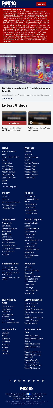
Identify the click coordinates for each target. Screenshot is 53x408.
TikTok (4, 336)
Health (4, 160)
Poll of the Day (8, 175)
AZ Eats (28, 226)
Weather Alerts (30, 166)
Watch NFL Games (32, 336)
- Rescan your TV (31, 290)
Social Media (9, 329)
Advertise (28, 267)
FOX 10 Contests (31, 303)
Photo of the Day (31, 320)
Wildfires (28, 160)
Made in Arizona (8, 243)
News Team (29, 285)
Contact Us (29, 273)
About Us (30, 263)
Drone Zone (7, 237)
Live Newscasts (8, 306)
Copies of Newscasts (33, 276)
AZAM (4, 154)
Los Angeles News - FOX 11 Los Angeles (10, 268)
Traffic (4, 183)
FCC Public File (30, 282)
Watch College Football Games (34, 340)
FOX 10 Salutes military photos (34, 313)
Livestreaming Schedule (7, 315)
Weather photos (31, 323)
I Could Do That (31, 243)
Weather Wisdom (31, 175)
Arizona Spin (7, 223)
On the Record (30, 246)
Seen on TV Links (9, 178)
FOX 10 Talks (30, 234)
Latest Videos (7, 166)
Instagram (6, 339)
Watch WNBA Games (33, 365)
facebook (10, 381)
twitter (15, 381)
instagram (19, 381)
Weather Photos (31, 172)
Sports (4, 180)
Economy (5, 199)
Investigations (7, 240)
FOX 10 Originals (34, 219)
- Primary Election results (32, 200)
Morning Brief (7, 169)
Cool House (6, 234)
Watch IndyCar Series (33, 352)
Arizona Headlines (9, 151)
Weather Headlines (32, 157)
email (38, 381)
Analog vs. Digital (31, 223)
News (5, 147)
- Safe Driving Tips (9, 186)
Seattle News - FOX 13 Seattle (11, 278)
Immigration (7, 163)
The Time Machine (32, 249)
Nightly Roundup (8, 172)
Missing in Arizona (9, 245)
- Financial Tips (8, 208)
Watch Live (41, 4)
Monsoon (28, 154)
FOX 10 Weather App (10, 322)
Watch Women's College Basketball (32, 361)
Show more (7, 98)
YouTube (5, 333)
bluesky (33, 381)
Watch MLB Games (32, 344)
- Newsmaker (30, 207)
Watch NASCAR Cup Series (32, 348)
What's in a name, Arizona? (32, 256)
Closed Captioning (32, 270)
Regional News (10, 263)
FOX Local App (8, 319)
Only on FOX (8, 219)
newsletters (43, 381)
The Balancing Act (32, 229)
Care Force (6, 226)
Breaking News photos (34, 317)
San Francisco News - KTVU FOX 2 (10, 273)
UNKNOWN (29, 252)
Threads (5, 347)
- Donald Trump (31, 213)
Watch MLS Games (32, 368)
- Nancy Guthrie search (11, 248)
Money (5, 192)
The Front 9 (29, 237)
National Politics (31, 210)
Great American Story (33, 240)
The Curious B (30, 232)
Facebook (6, 341)
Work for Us (29, 293)
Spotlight (5, 254)
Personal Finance (9, 205)
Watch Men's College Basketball (33, 356)
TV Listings (29, 287)
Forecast (28, 151)
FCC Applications (31, 279)
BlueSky (5, 350)
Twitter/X (5, 344)
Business (5, 196)
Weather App (30, 169)
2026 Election (30, 196)
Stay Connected (33, 299)
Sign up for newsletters (34, 309)
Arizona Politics (31, 204)
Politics (29, 192)
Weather (29, 147)
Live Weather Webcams (7, 310)
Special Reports (8, 251)
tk (29, 381)
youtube (24, 381)
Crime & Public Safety (10, 157)
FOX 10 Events (30, 306)
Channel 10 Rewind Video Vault (9, 230)
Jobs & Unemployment (11, 202)
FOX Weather (30, 178)
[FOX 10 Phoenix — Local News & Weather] (9, 4)
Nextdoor (6, 353)
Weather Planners (32, 163)
